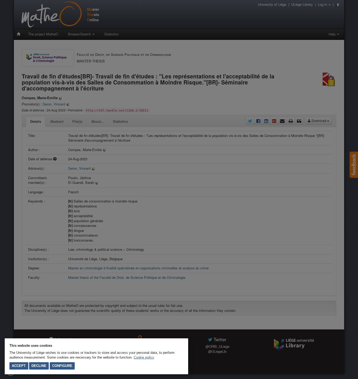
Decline (38, 366)
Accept (19, 366)
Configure (62, 366)
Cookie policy (144, 357)
